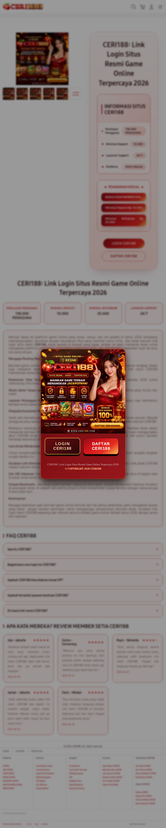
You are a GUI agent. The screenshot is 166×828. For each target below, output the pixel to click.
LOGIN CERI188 (62, 446)
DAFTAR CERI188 (101, 446)
